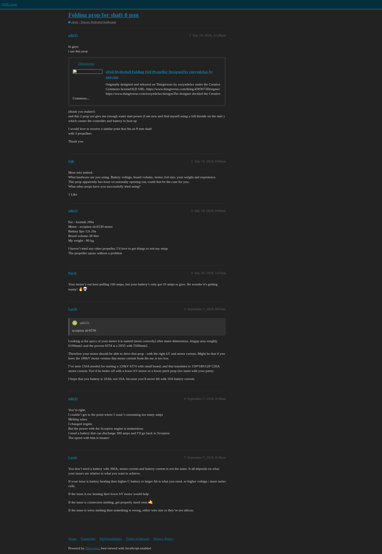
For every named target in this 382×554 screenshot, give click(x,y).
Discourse (92, 548)
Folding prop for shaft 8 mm (103, 15)
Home (72, 539)
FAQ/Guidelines (111, 539)
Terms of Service (137, 539)
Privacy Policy (163, 539)
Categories (88, 539)
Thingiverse (86, 63)
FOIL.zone (9, 4)
